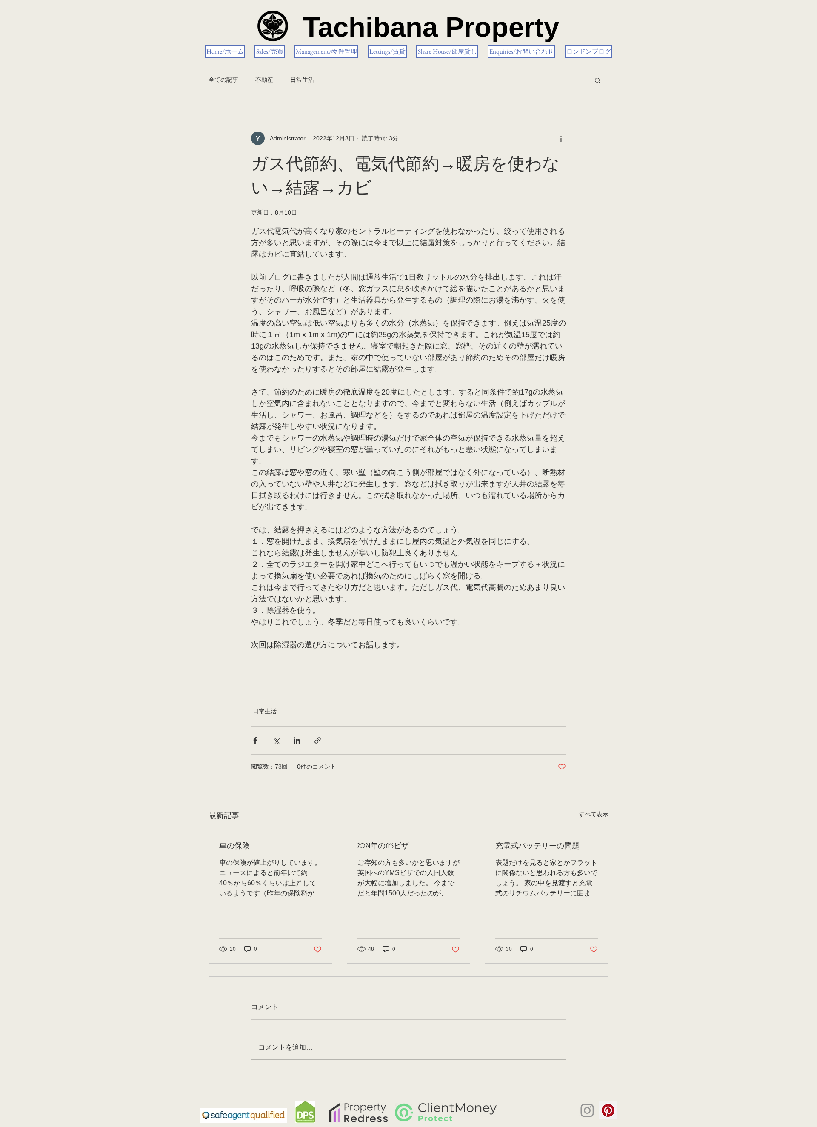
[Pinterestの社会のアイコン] (608, 1110)
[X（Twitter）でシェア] (276, 740)
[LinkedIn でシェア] (297, 740)
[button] (598, 80)
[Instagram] (587, 1110)
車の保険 (234, 846)
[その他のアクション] (561, 138)
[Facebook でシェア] (255, 740)
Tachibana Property (431, 27)
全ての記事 (223, 79)
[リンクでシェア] (318, 740)
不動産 (264, 79)
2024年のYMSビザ (383, 846)
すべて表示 (593, 814)
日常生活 (302, 79)
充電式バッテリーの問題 (537, 846)
